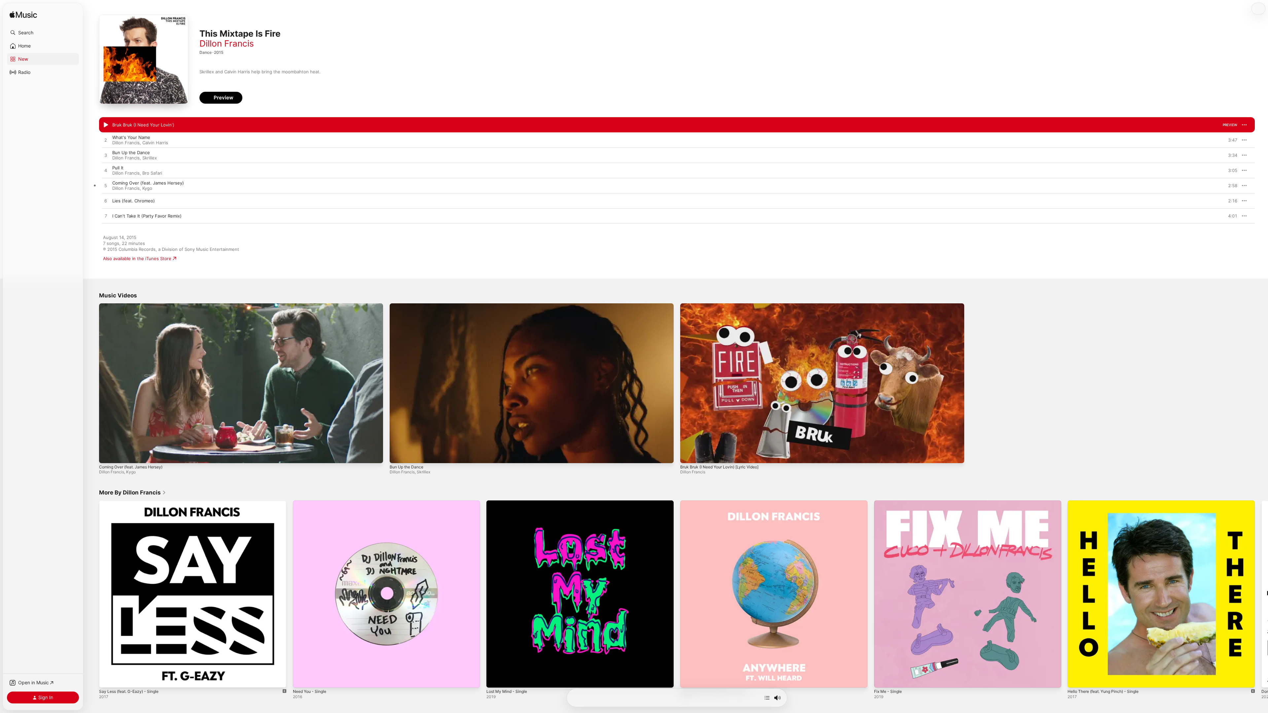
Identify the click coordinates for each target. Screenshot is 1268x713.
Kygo (147, 188)
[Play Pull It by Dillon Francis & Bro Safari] (105, 171)
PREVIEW (1230, 125)
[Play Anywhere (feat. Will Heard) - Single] (688, 679)
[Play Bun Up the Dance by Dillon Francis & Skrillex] (105, 155)
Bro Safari (152, 173)
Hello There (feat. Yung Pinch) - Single (1107, 503)
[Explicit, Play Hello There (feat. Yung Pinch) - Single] (1076, 679)
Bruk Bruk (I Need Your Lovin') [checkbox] (143, 124)
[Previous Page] (92, 594)
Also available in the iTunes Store (137, 258)
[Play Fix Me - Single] (882, 679)
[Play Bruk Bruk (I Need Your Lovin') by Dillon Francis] (105, 125)
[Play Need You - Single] (301, 679)
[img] (23, 15)
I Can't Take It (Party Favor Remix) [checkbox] (147, 216)
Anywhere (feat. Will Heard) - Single (717, 503)
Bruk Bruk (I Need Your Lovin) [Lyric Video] (719, 466)
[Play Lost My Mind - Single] (495, 679)
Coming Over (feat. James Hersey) (130, 466)
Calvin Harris (155, 142)
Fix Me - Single (889, 503)
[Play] (107, 455)
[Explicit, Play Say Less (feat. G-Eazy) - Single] (107, 679)
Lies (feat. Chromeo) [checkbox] (133, 200)
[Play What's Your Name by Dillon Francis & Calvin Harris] (105, 140)
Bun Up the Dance (406, 466)
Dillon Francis (226, 43)
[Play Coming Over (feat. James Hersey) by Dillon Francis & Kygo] (105, 186)
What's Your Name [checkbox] (131, 137)
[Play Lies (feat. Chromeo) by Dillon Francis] (105, 201)
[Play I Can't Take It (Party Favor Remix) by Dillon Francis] (105, 216)
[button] (43, 32)
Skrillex (149, 157)
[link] (132, 492)
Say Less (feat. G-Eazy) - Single (132, 503)
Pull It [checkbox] (117, 167)
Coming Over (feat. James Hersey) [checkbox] (148, 183)
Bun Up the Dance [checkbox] (131, 152)
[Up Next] (767, 697)
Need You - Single (312, 503)
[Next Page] (1261, 594)
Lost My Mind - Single (509, 503)
